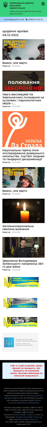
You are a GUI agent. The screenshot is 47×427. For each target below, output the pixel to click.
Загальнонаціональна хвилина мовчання (18, 228)
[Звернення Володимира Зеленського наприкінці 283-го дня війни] (23, 247)
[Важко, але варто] (23, 49)
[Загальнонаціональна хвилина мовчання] (23, 211)
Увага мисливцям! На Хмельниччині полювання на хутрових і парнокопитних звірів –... (23, 99)
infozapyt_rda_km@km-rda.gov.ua (29, 417)
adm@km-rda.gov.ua (28, 414)
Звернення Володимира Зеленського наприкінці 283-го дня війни (23, 263)
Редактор (6, 66)
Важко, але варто (14, 62)
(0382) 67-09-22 (35, 19)
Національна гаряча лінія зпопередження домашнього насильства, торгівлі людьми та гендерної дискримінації (23, 155)
